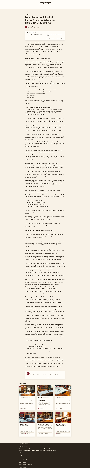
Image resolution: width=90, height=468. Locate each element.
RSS (34, 464)
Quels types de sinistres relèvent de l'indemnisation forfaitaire (26, 426)
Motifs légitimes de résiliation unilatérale (35, 36)
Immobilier (42, 7)
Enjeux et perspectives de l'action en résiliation (55, 38)
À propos (48, 377)
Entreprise (52, 7)
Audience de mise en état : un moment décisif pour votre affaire (61, 426)
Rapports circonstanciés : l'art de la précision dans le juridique (43, 399)
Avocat (56, 7)
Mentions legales (29, 464)
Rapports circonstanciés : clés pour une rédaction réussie (26, 398)
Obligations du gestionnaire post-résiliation (54, 37)
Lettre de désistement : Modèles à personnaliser (61, 398)
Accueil (26, 11)
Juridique (34, 7)
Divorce (47, 7)
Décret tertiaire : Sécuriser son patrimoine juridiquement (45, 425)
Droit (38, 7)
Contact (24, 464)
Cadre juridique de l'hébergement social (35, 34)
